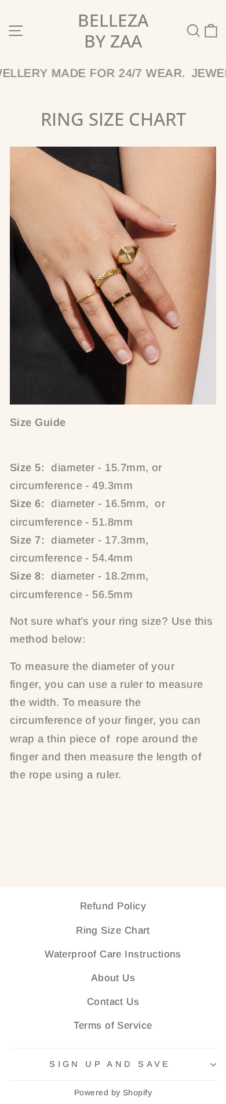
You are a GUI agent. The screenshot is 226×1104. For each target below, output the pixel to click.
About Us (113, 977)
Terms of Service (113, 1025)
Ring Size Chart (113, 930)
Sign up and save (110, 1064)
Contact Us (113, 1001)
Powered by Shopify (113, 1092)
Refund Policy (113, 906)
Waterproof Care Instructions (113, 954)
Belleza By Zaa (113, 30)
